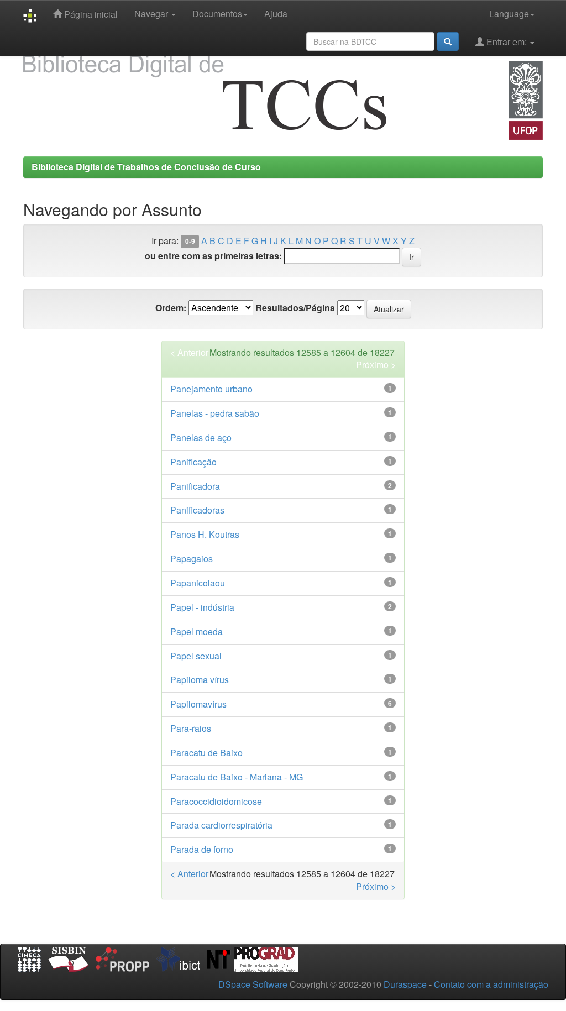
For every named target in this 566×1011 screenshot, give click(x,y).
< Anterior (189, 353)
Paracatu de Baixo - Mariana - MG (236, 777)
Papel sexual (196, 655)
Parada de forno (201, 849)
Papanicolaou (197, 583)
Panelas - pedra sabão (214, 413)
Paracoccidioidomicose (216, 801)
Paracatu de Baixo (206, 752)
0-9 (190, 242)
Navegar (152, 13)
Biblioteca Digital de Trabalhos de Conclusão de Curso (146, 166)
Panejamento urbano (211, 389)
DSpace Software (252, 984)
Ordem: (170, 308)
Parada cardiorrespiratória (221, 825)
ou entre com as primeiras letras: (213, 256)
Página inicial (90, 14)
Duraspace (405, 984)
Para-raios (190, 728)
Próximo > (376, 365)
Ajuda (275, 13)
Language (509, 13)
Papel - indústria (202, 607)
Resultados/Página (295, 308)
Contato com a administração (491, 984)
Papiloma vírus (199, 679)
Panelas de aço (201, 437)
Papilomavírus (198, 704)
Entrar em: (506, 41)
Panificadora (195, 486)
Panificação (193, 461)
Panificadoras (197, 510)
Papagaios (191, 558)
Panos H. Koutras (204, 534)
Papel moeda (196, 631)
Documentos (217, 13)
